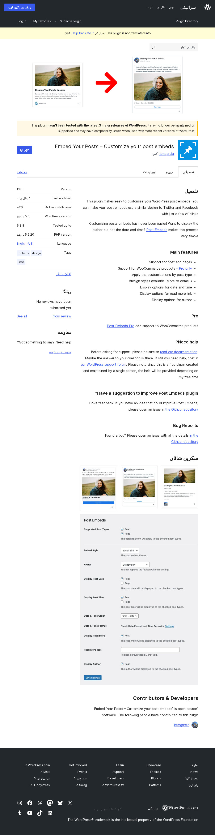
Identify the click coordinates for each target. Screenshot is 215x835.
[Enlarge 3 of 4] (112, 471)
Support (118, 772)
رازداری (193, 785)
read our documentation (178, 352)
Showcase (154, 765)
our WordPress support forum (103, 364)
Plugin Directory (187, 21)
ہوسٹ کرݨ (191, 778)
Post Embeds (156, 230)
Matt (45, 772)
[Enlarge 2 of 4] (152, 471)
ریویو (169, 172)
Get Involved (78, 765)
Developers (116, 778)
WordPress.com (37, 765)
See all (22, 316)
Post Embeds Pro (120, 326)
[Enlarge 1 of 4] (192, 471)
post (21, 261)
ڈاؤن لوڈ (24, 150)
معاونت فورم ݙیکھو (60, 352)
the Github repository (181, 409)
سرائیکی (153, 808)
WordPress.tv (113, 785)
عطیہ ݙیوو (80, 778)
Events (82, 772)
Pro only (185, 268)
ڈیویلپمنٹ (149, 172)
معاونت (22, 172)
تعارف (194, 765)
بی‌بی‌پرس (41, 778)
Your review (62, 316)
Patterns (155, 785)
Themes (155, 772)
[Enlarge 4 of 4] (192, 520)
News (194, 772)
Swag (81, 785)
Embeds (23, 253)
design (36, 253)
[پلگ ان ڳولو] (153, 47)
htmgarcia (166, 153)
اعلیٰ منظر (63, 274)
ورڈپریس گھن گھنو (19, 7)
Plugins (156, 778)
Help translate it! (79, 33)
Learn (120, 765)
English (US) (25, 243)
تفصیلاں (188, 172)
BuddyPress (39, 785)
